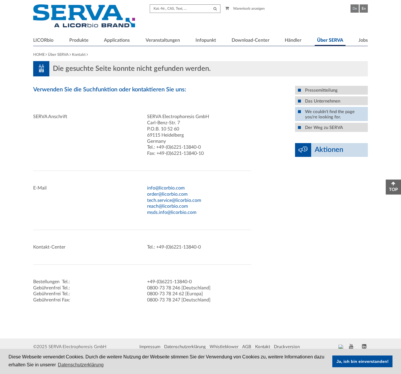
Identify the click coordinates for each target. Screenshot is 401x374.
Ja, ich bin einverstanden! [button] (362, 361)
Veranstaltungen (163, 40)
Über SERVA (330, 40)
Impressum (149, 347)
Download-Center (250, 40)
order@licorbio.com (167, 194)
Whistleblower (224, 347)
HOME (39, 55)
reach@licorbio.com (167, 206)
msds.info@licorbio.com (171, 212)
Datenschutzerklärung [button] (81, 364)
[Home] (84, 16)
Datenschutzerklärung (185, 347)
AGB (246, 347)
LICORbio (43, 40)
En (364, 8)
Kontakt (79, 55)
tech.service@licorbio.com (174, 200)
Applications (117, 40)
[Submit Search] (215, 9)
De (355, 8)
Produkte (79, 40)
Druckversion (287, 347)
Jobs (363, 40)
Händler (293, 40)
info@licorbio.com (166, 188)
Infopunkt (206, 40)
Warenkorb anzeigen (248, 8)
